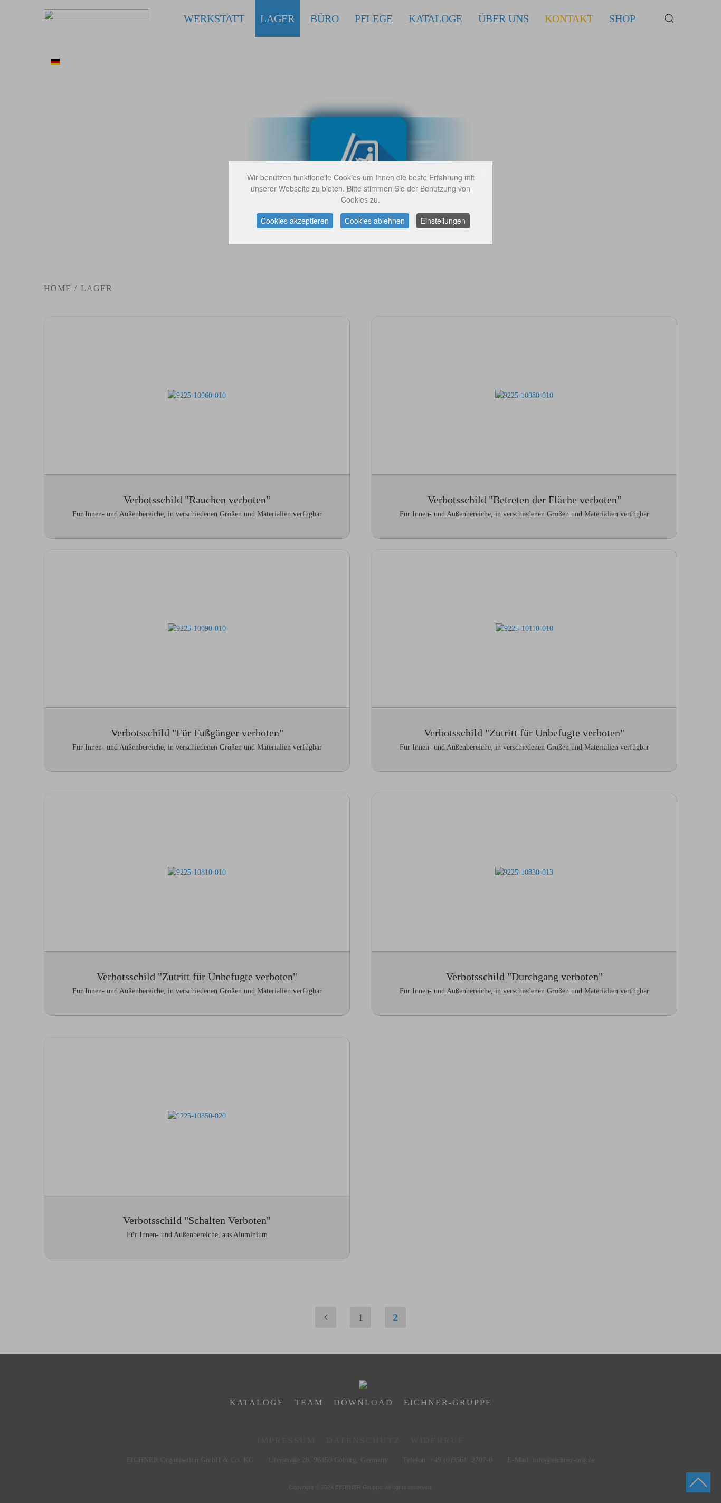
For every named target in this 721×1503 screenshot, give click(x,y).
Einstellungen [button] (443, 220)
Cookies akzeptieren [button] (295, 220)
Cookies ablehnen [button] (375, 220)
